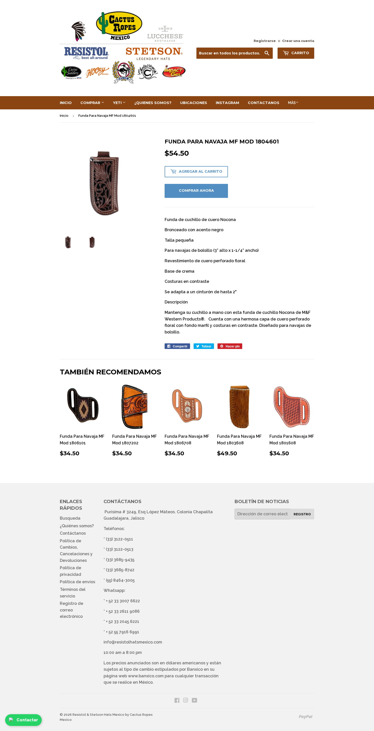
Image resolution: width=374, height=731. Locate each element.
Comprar (90, 102)
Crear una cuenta (298, 41)
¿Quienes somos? (152, 102)
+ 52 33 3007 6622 (123, 600)
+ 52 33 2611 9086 (123, 611)
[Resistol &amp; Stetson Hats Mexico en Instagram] (185, 700)
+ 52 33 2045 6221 (122, 621)
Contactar (27, 720)
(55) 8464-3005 (120, 580)
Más (292, 103)
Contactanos (263, 102)
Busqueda (70, 518)
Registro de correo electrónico (71, 610)
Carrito (299, 53)
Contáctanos (73, 533)
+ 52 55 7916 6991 (122, 632)
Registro (302, 514)
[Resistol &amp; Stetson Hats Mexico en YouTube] (194, 700)
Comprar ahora (196, 190)
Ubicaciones (193, 102)
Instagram (227, 102)
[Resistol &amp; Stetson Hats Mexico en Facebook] (177, 700)
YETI (118, 102)
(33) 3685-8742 (120, 569)
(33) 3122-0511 (119, 539)
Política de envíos (77, 581)
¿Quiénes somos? (77, 525)
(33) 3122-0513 (119, 549)
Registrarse (265, 41)
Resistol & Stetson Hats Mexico (98, 715)
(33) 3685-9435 (120, 559)
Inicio (66, 102)
